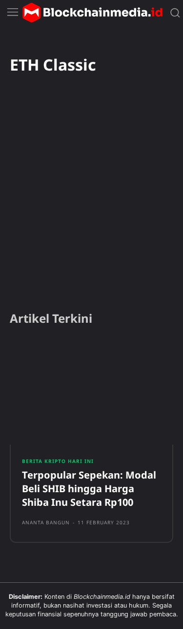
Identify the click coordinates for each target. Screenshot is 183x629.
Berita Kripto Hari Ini (58, 461)
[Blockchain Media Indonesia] (92, 12)
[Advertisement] (91, 205)
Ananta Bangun (46, 522)
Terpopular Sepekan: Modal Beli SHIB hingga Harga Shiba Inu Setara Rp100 (89, 488)
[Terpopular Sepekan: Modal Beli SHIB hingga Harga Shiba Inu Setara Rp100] (91, 392)
